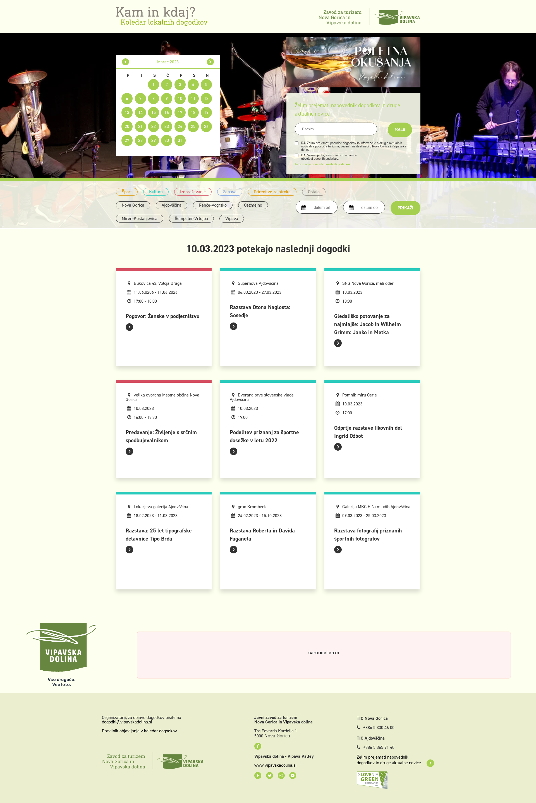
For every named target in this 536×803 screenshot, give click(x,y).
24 (180, 126)
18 (193, 112)
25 (193, 126)
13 (127, 112)
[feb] (125, 61)
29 (153, 140)
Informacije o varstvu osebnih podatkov (323, 164)
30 (166, 140)
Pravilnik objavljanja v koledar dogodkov (139, 731)
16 (166, 112)
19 (206, 112)
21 (140, 126)
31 (180, 140)
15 (153, 112)
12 (206, 98)
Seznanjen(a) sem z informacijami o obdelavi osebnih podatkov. (329, 157)
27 (127, 140)
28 (140, 140)
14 (140, 112)
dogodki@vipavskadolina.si (127, 722)
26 (206, 126)
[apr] (210, 61)
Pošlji (400, 130)
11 (193, 98)
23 (166, 126)
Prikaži (405, 208)
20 (127, 126)
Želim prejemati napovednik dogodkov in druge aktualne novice (389, 760)
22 (153, 126)
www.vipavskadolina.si (275, 765)
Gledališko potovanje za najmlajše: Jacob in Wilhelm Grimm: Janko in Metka (367, 324)
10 (180, 98)
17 (180, 112)
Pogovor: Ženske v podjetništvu (163, 316)
